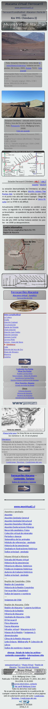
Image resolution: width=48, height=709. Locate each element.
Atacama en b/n (28, 629)
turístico (33, 295)
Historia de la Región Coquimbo (19, 588)
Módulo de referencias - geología (20, 542)
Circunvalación (10, 325)
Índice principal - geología (16, 552)
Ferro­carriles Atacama (24, 292)
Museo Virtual (27, 665)
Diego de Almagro (11, 352)
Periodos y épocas (13, 536)
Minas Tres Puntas (25, 371)
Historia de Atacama (24, 393)
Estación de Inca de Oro (13, 350)
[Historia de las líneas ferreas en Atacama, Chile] (24, 674)
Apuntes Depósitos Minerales (18, 524)
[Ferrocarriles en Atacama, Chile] (25, 311)
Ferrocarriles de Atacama (28, 667)
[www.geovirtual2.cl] (24, 404)
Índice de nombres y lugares (24, 482)
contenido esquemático (15, 655)
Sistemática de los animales (17, 539)
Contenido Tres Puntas (24, 369)
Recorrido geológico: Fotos (17, 530)
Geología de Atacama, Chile (17, 617)
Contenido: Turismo (24, 478)
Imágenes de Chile (13, 600)
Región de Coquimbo (14, 584)
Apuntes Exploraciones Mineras (19, 527)
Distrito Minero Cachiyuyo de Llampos (25, 380)
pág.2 (43, 182)
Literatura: (6, 440)
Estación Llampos (11, 335)
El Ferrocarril (11, 620)
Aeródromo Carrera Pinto (24, 378)
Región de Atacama (14, 608)
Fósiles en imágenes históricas (18, 569)
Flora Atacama (11, 623)
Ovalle (6, 320)
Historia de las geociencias (17, 546)
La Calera (8, 317)
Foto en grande (23, 131)
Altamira (7, 355)
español (35, 185)
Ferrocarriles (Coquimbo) (16, 591)
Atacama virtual (20, 295)
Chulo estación (10, 330)
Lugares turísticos (32, 608)
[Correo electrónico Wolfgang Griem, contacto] (12, 684)
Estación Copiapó (11, 322)
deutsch (43, 185)
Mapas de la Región (14, 632)
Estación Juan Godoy (12, 332)
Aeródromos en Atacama (25, 398)
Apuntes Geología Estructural (18, 521)
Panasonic (15, 126)
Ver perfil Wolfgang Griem (25, 687)
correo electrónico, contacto (25, 684)
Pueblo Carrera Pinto (24, 374)
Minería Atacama (24, 391)
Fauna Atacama (12, 626)
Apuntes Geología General (17, 518)
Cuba (6, 347)
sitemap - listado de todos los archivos (23, 653)
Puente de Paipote (11, 327)
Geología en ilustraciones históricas (21, 549)
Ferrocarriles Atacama (22, 475)
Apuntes (8, 515)
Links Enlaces (11, 642)
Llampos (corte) (10, 337)
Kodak (28, 68)
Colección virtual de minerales (18, 533)
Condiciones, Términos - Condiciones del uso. (24, 462)
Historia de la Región (14, 611)
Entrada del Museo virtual (17, 560)
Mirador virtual (12, 629)
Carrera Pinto (9, 340)
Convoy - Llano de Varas (13, 342)
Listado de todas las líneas (24, 385)
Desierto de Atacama (24, 396)
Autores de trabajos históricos (18, 572)
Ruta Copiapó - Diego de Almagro (25, 376)
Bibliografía (23, 642)
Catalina (7, 357)
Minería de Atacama (14, 614)
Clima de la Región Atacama (17, 639)
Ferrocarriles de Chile (24, 298)
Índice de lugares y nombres (18, 594)
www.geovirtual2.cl (24, 506)
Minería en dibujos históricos (18, 566)
